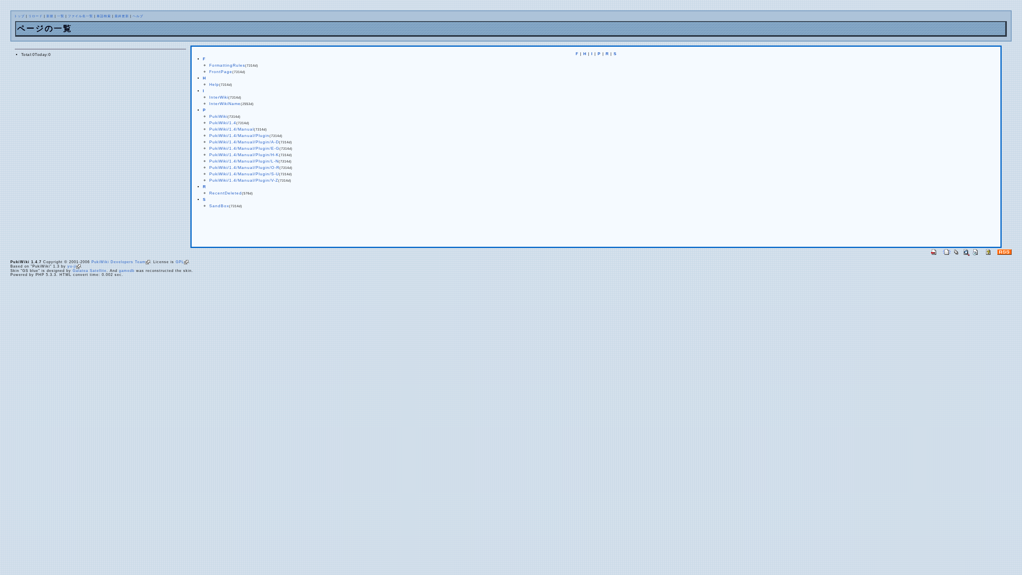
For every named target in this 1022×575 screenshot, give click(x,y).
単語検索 (104, 16)
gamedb (127, 271)
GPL (180, 262)
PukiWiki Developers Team (118, 262)
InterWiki (218, 97)
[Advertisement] (289, 229)
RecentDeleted (225, 193)
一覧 (60, 16)
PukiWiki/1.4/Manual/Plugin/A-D (244, 142)
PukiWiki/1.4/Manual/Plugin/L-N (244, 161)
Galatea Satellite (90, 271)
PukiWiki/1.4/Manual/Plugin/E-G (244, 148)
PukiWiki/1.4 (222, 123)
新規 (49, 16)
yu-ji (71, 266)
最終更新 (122, 16)
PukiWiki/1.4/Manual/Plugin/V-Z (243, 180)
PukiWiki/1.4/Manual (231, 129)
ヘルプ (138, 16)
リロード (35, 16)
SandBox (219, 206)
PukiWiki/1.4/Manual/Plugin (239, 135)
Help (214, 84)
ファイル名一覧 (80, 16)
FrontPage (220, 71)
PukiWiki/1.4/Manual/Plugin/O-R (244, 167)
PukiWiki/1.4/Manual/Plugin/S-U (244, 174)
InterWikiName (225, 103)
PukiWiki (218, 116)
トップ (19, 16)
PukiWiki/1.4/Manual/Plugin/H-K (244, 155)
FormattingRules (227, 65)
